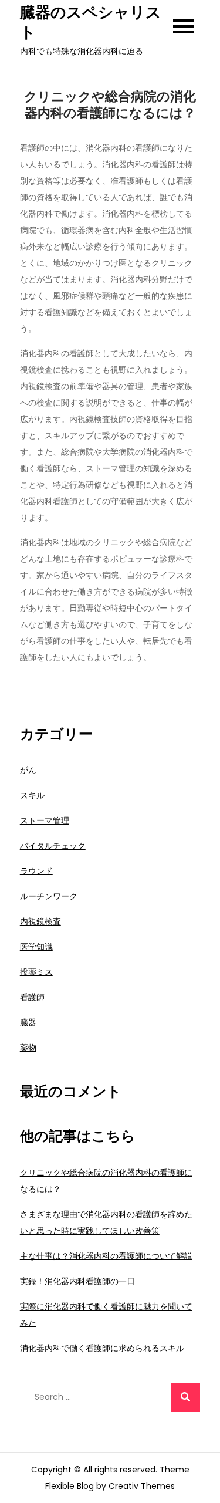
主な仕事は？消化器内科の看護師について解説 (106, 1256)
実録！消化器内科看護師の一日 (77, 1281)
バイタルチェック (53, 846)
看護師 (32, 997)
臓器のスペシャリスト (90, 22)
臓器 (28, 1022)
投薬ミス (36, 972)
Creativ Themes (142, 1486)
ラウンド (36, 871)
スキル (32, 795)
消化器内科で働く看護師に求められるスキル (102, 1348)
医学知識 (36, 947)
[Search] (185, 1397)
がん (28, 770)
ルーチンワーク (48, 896)
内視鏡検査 (40, 921)
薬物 (28, 1047)
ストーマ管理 (44, 820)
